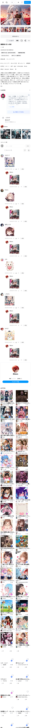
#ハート (7, 66)
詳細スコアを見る (19, 112)
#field (2, 69)
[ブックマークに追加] (21, 40)
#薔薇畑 (28, 63)
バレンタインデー (10, 59)
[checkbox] (5, 150)
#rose (25, 66)
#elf (12, 66)
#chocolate (20, 66)
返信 (23, 169)
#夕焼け (2, 66)
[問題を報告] (18, 169)
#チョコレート (21, 63)
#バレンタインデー (5, 63)
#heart (11, 69)
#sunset (7, 69)
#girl (15, 66)
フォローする (15, 382)
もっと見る (12, 106)
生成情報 (3, 90)
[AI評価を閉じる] (29, 95)
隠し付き (8, 150)
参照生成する (15, 36)
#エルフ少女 (14, 63)
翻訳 (1, 86)
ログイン (27, 2)
